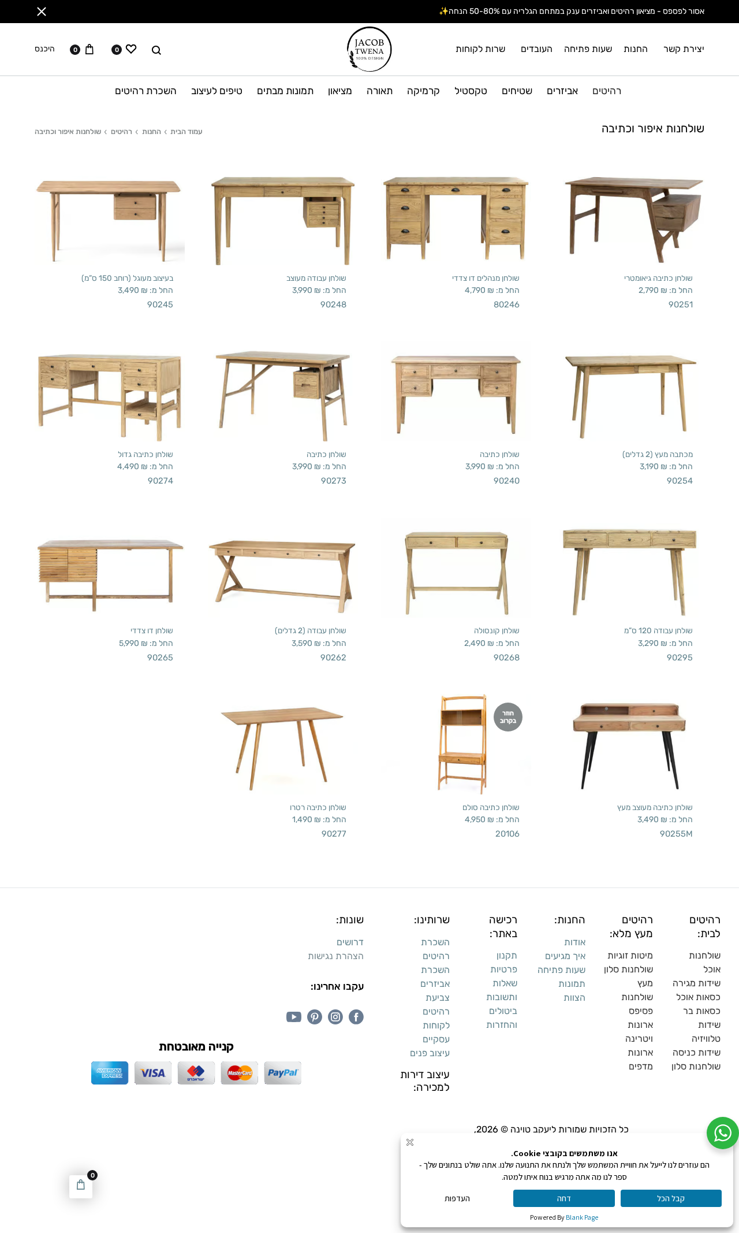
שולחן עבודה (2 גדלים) (310, 630)
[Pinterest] (314, 1016)
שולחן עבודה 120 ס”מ (658, 630)
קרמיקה (423, 90)
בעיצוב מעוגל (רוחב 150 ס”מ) (127, 278)
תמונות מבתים (285, 90)
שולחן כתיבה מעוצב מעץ (655, 807)
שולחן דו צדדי (151, 630)
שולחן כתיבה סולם (491, 807)
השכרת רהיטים (146, 90)
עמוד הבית (186, 131)
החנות (636, 48)
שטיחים (517, 90)
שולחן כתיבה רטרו (318, 807)
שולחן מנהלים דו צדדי (486, 278)
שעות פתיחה (588, 48)
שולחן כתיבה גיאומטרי (658, 278)
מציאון (340, 90)
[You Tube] (293, 1016)
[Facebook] (356, 1016)
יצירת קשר (683, 48)
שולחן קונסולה (497, 630)
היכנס (45, 49)
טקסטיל (470, 90)
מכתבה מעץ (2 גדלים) (657, 454)
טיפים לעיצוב (216, 90)
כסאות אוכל (698, 996)
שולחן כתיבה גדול (145, 454)
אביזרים (562, 90)
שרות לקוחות (480, 48)
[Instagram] (335, 1016)
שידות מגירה (697, 983)
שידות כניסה (697, 1052)
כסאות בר (702, 1010)
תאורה (380, 90)
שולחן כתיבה (500, 454)
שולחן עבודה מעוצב (316, 278)
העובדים (537, 48)
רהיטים (606, 90)
